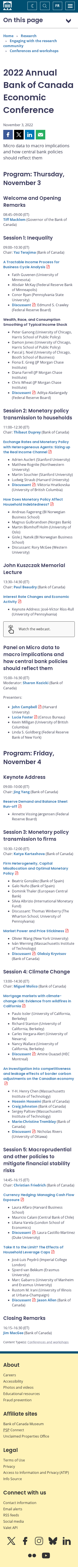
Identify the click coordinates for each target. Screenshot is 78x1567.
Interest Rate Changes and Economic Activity (36, 599)
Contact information (19, 1502)
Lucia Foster (22, 717)
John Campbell (24, 707)
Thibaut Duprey (27, 432)
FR (57, 5)
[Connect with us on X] (12, 1544)
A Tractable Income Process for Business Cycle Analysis (31, 265)
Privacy (9, 1466)
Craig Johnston (24, 1106)
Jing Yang (22, 791)
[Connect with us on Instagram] (39, 1544)
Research (29, 35)
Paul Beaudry (25, 587)
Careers (9, 1375)
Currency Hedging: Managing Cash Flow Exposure (38, 1197)
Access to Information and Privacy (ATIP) (36, 1472)
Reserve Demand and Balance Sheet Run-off (35, 804)
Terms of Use (14, 1460)
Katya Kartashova (29, 853)
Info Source (12, 1478)
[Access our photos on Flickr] (32, 1558)
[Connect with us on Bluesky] (53, 1544)
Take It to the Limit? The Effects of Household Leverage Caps (33, 1250)
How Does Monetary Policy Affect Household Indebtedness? (33, 502)
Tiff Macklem (14, 219)
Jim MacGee (13, 1332)
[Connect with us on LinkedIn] (66, 1544)
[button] (8, 134)
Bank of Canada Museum (23, 1423)
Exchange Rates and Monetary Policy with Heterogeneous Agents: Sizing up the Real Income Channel (36, 446)
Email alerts (12, 1509)
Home (8, 35)
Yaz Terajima (25, 252)
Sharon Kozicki (36, 682)
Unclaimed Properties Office (26, 1436)
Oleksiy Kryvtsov (51, 953)
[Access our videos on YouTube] (45, 1558)
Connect (13, 1430)
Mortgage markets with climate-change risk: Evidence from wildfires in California (37, 1000)
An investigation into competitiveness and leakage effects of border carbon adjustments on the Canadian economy (38, 1073)
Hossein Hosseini (26, 1101)
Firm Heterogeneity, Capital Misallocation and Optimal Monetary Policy (35, 868)
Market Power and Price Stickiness (33, 930)
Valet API (10, 1527)
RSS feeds (11, 1515)
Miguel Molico (26, 986)
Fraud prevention (17, 1400)
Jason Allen (47, 1300)
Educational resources (21, 1393)
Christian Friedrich (30, 1185)
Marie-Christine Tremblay (34, 1121)
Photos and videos (18, 1387)
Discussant (21, 305)
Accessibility (13, 1381)
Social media (13, 1521)
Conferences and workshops (34, 50)
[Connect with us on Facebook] (25, 1544)
